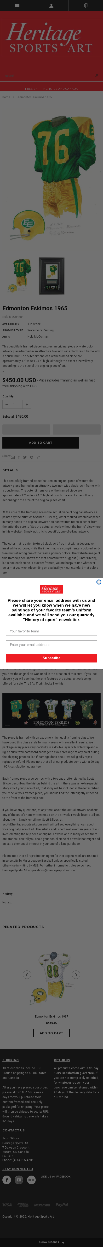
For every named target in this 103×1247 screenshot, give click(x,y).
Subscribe (52, 658)
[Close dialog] (99, 582)
